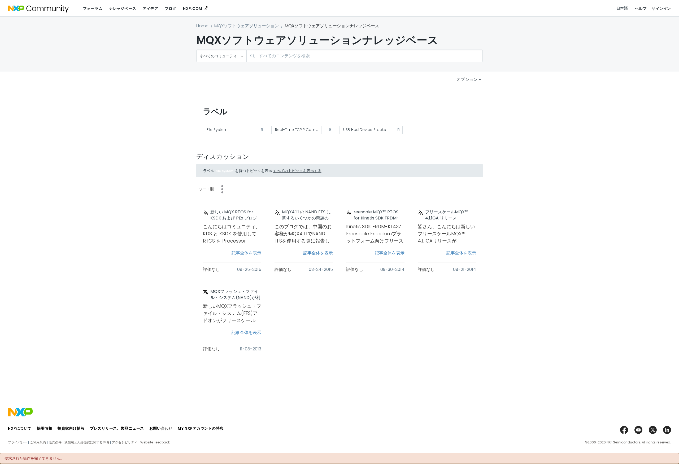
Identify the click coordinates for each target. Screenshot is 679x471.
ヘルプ (641, 8)
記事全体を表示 (246, 253)
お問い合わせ (160, 428)
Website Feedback (155, 442)
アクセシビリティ (124, 442)
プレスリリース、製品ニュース (117, 428)
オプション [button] (467, 79)
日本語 (622, 8)
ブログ (170, 8)
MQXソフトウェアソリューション (246, 26)
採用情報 (44, 428)
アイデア (150, 8)
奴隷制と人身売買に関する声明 (86, 442)
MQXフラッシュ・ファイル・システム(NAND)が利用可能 (235, 295)
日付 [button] (222, 189)
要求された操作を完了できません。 (34, 458)
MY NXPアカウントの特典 (201, 428)
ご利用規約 (38, 442)
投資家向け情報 (71, 428)
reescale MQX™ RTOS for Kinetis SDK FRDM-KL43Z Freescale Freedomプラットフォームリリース (378, 215)
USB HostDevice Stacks (364, 129)
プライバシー (17, 442)
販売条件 (55, 442)
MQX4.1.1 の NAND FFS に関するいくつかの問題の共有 (306, 215)
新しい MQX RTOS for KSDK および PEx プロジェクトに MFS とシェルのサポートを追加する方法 (234, 215)
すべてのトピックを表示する (297, 170)
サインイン (661, 8)
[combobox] (364, 56)
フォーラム (92, 8)
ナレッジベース (122, 8)
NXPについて (20, 428)
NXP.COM (192, 8)
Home (202, 26)
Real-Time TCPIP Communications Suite (298, 129)
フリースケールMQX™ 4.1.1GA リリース (446, 215)
